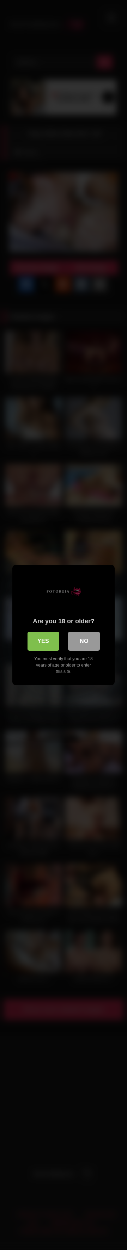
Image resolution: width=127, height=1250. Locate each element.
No (84, 641)
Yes (43, 641)
